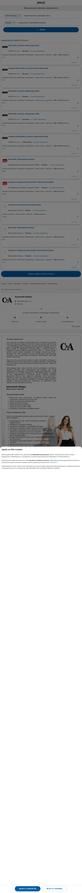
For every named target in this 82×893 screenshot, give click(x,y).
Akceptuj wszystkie (27, 889)
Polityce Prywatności (51, 462)
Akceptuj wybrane (54, 889)
